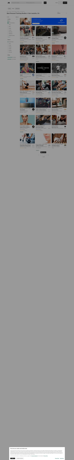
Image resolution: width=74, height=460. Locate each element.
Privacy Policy (57, 458)
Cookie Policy (62, 458)
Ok (12, 458)
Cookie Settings (20, 458)
